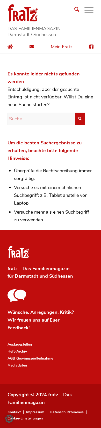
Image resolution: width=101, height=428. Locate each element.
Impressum (35, 412)
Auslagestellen (20, 344)
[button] (9, 418)
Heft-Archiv (17, 351)
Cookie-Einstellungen (25, 418)
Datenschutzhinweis (67, 412)
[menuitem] (74, 10)
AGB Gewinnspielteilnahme (30, 358)
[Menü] (86, 10)
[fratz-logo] (50, 13)
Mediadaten (17, 365)
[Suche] (74, 10)
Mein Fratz (62, 47)
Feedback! (19, 328)
